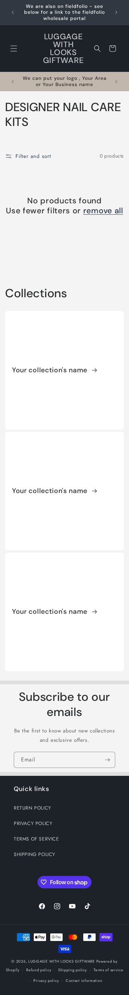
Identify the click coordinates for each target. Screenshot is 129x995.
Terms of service (108, 970)
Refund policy (38, 970)
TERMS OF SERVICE (36, 838)
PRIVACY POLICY (33, 823)
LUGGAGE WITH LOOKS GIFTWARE (61, 961)
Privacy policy (46, 980)
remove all (103, 211)
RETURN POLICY (32, 807)
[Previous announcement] (12, 12)
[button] (13, 48)
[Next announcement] (116, 12)
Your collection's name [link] (50, 370)
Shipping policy (72, 970)
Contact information (84, 980)
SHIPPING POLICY (34, 854)
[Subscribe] (107, 760)
